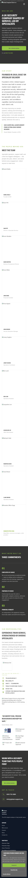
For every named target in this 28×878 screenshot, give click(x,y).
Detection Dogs (5, 843)
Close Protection (6, 848)
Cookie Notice (6, 874)
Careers (4, 830)
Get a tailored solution (14, 48)
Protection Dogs (6, 845)
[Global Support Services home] (9, 4)
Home (3, 825)
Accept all (14, 865)
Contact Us (4, 835)
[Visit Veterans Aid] (7, 665)
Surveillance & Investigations (9, 850)
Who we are (5, 827)
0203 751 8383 (9, 53)
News (3, 832)
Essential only (14, 870)
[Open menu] (24, 4)
